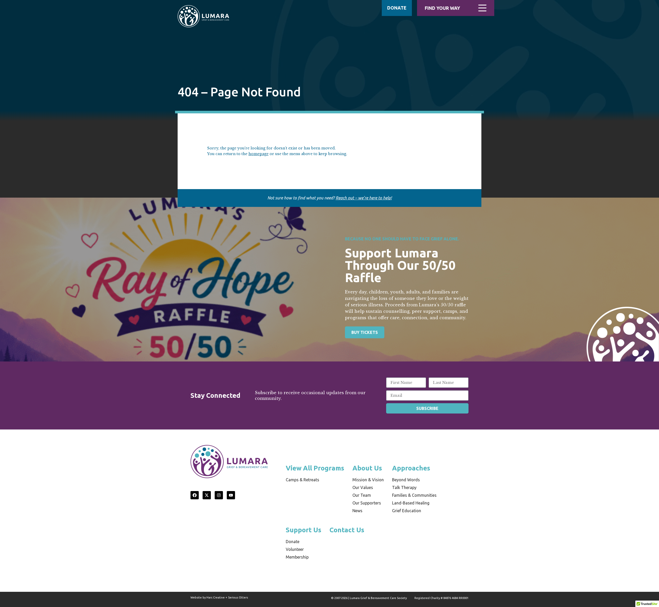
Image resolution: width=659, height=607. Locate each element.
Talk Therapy (404, 487)
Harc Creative (215, 597)
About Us (367, 468)
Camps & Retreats (302, 479)
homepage (258, 153)
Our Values (362, 487)
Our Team (361, 495)
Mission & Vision (368, 479)
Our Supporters (366, 503)
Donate (292, 541)
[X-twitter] (207, 495)
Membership (297, 557)
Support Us (303, 530)
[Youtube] (231, 495)
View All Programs (315, 468)
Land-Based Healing (410, 503)
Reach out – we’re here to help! (364, 198)
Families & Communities (414, 495)
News (357, 510)
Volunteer (295, 549)
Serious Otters (238, 597)
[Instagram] (219, 495)
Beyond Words (406, 479)
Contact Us (347, 530)
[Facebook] (194, 495)
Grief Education (406, 510)
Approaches (411, 468)
